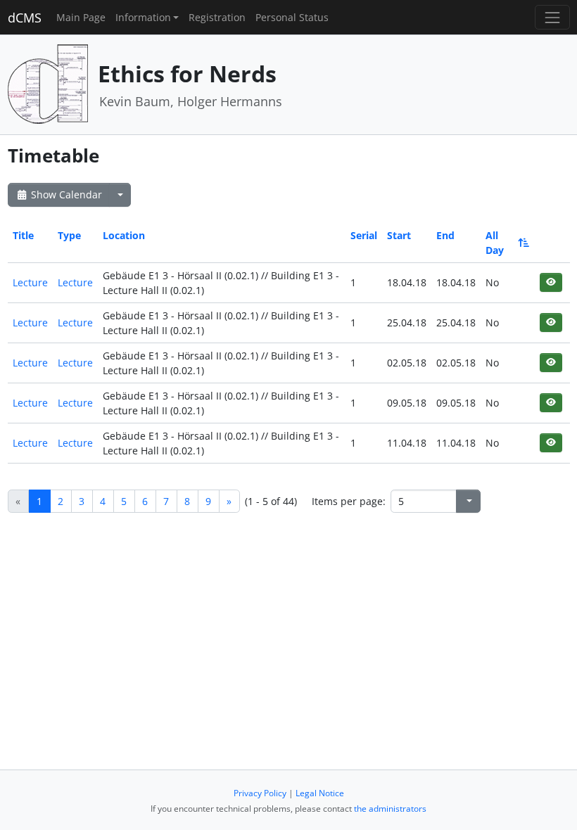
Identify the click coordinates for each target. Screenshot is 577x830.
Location (124, 235)
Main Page (81, 17)
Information (143, 17)
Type (69, 235)
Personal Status (292, 17)
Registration (217, 17)
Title (23, 235)
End (445, 235)
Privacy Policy (260, 793)
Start (399, 235)
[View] (551, 282)
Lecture (30, 282)
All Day (495, 243)
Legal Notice (320, 793)
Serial (363, 235)
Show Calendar (65, 194)
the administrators (390, 809)
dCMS (25, 17)
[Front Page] (48, 83)
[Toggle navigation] (552, 17)
